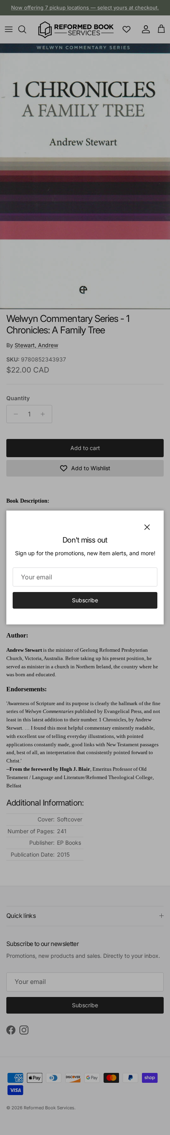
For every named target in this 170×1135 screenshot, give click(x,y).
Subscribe (85, 600)
